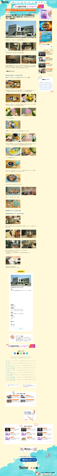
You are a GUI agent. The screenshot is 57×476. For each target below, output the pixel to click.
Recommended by (48, 441)
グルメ (9, 367)
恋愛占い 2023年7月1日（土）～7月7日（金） (13, 385)
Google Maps (21, 328)
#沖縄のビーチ (50, 84)
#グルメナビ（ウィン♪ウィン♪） (25, 357)
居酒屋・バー (12, 372)
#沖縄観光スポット (42, 82)
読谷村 (14, 379)
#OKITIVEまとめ (45, 84)
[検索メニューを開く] (51, 2)
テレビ (12, 365)
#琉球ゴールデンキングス (48, 82)
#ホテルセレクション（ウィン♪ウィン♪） (46, 89)
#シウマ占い (40, 84)
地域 (8, 374)
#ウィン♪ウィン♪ (14, 357)
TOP (6, 365)
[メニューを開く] (54, 2)
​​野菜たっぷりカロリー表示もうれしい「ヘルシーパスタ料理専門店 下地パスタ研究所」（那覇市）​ (28, 386)
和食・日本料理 (12, 367)
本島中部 (11, 374)
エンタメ (9, 365)
